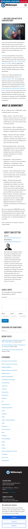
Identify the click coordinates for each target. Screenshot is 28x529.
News (3, 432)
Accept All (14, 517)
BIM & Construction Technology (9, 364)
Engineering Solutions (7, 407)
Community (4, 385)
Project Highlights (6, 438)
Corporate (4, 389)
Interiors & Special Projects (8, 420)
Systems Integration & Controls (9, 451)
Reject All (14, 525)
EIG (3, 401)
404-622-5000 (9, 489)
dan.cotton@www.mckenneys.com (12, 241)
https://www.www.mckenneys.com (12, 237)
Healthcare (4, 413)
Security (4, 448)
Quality (3, 441)
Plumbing (4, 435)
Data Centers (5, 395)
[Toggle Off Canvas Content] (25, 5)
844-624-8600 (23, 1)
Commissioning (5, 382)
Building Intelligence (7, 367)
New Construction (6, 429)
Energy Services (6, 404)
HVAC (3, 417)
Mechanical (4, 426)
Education (4, 398)
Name (3, 313)
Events (3, 410)
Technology (4, 454)
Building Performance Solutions (9, 370)
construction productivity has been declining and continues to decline (13, 88)
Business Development (7, 376)
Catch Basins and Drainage (8, 379)
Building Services (6, 373)
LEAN (3, 55)
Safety (3, 445)
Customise (14, 521)
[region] (14, 516)
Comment (4, 297)
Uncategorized (5, 460)
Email (12, 313)
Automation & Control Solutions (9, 361)
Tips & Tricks (5, 457)
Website (21, 313)
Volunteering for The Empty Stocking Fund (12, 349)
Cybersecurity (5, 392)
